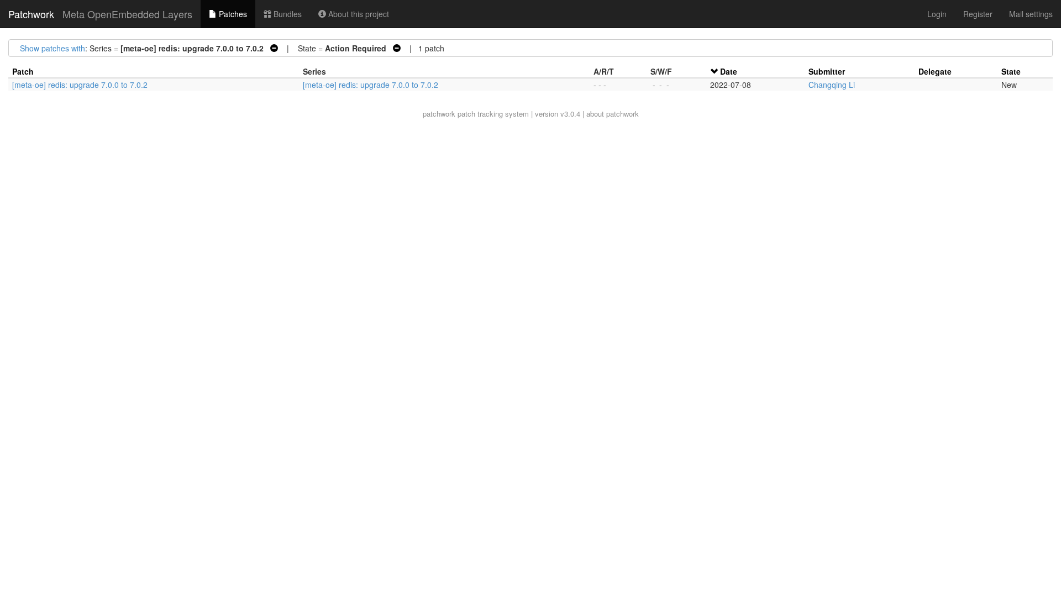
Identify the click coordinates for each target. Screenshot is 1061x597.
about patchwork (612, 113)
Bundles (286, 13)
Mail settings (1031, 13)
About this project (357, 13)
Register (977, 13)
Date (728, 71)
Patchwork (31, 14)
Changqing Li (831, 84)
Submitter (826, 71)
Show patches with (52, 48)
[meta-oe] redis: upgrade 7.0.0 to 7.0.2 (80, 84)
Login (937, 13)
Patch (23, 71)
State (1011, 71)
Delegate (935, 71)
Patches (232, 13)
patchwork (439, 113)
